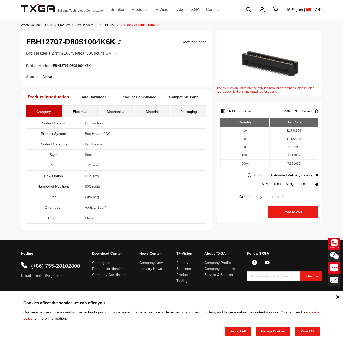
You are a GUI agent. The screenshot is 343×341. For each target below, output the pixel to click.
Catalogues (101, 263)
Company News (151, 263)
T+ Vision (162, 9)
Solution (117, 9)
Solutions (183, 269)
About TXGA (188, 9)
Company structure (219, 269)
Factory (182, 263)
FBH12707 (110, 25)
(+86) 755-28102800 (55, 266)
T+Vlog (182, 281)
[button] (119, 42)
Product (182, 275)
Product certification (108, 269)
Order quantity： (252, 197)
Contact (213, 9)
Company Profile (217, 263)
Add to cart (293, 212)
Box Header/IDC (87, 25)
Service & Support (218, 275)
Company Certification (109, 275)
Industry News (150, 269)
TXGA (48, 25)
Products (139, 9)
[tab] (44, 111)
